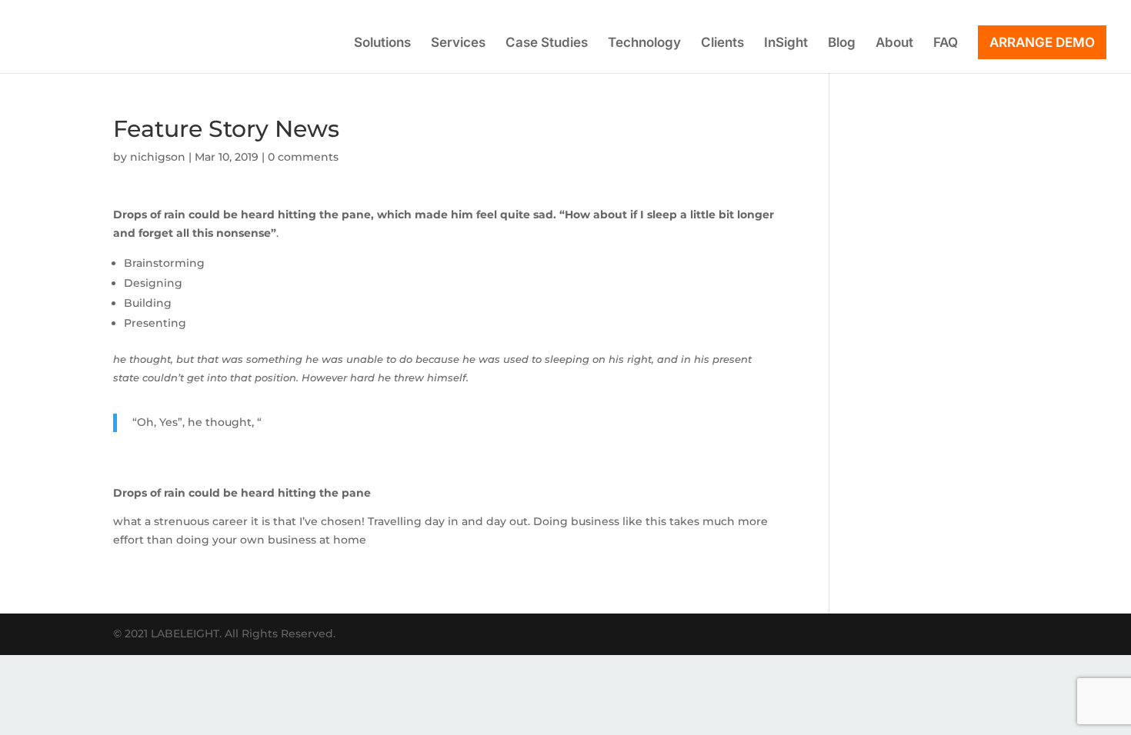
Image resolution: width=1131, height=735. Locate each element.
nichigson (157, 157)
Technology (644, 43)
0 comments (303, 157)
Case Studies (546, 43)
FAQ (945, 43)
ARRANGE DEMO (1042, 42)
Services (458, 43)
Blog (842, 43)
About (894, 43)
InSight (786, 43)
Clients (722, 43)
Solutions (382, 43)
